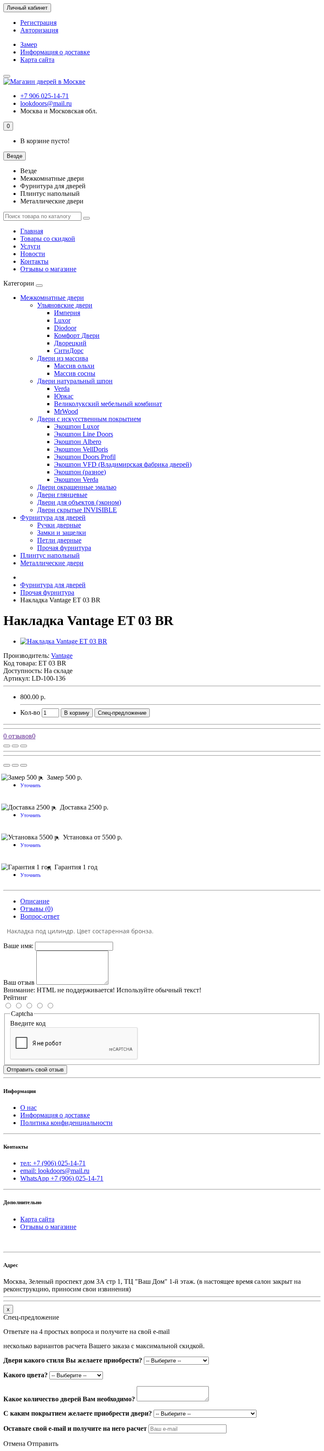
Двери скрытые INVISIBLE (77, 509)
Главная (31, 231)
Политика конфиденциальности (66, 1122)
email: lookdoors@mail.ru (54, 1170)
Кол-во (30, 712)
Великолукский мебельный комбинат (108, 403)
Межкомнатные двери (52, 297)
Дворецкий (70, 343)
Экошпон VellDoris (81, 449)
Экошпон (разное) (80, 472)
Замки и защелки (61, 532)
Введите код (28, 1023)
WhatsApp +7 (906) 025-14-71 (61, 1178)
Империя (67, 312)
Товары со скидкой (47, 238)
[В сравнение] (23, 746)
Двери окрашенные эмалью (76, 487)
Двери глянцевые (62, 494)
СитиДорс (69, 350)
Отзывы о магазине (48, 269)
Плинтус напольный (50, 555)
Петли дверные (59, 540)
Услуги (30, 246)
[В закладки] (15, 746)
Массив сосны (74, 373)
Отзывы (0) (36, 908)
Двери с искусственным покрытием (89, 418)
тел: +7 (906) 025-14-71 (53, 1163)
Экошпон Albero (77, 441)
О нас (28, 1107)
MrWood (66, 411)
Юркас (63, 396)
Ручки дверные (59, 525)
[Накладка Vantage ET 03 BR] (63, 641)
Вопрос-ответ (39, 916)
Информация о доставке (55, 52)
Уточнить (30, 785)
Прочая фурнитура (64, 547)
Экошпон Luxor (76, 426)
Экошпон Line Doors (83, 434)
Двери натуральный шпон (75, 381)
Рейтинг (15, 997)
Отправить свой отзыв (35, 1069)
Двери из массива (62, 358)
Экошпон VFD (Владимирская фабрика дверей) (123, 464)
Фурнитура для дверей (53, 517)
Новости (32, 253)
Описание (34, 901)
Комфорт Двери (77, 335)
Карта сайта (37, 59)
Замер (28, 44)
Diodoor (65, 327)
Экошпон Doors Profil (85, 456)
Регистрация (38, 22)
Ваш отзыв (19, 982)
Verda (62, 388)
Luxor (62, 320)
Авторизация (39, 30)
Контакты (34, 261)
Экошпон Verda (76, 479)
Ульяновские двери (64, 305)
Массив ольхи (74, 365)
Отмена (14, 1443)
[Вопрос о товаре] (6, 746)
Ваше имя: (18, 945)
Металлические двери (52, 563)
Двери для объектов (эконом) (79, 502)
